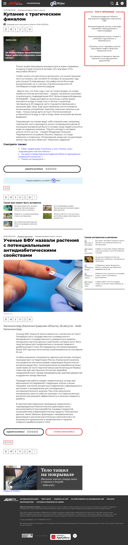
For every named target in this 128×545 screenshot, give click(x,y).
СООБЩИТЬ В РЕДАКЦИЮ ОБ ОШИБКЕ (50, 502)
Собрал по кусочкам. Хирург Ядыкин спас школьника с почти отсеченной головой (109, 251)
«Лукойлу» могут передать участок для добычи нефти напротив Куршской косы (104, 48)
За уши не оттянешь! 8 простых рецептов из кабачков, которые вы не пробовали (109, 259)
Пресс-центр (46, 499)
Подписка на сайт (61, 499)
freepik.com (8, 313)
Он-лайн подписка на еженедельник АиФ (87, 499)
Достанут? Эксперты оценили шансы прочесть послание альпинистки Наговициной (109, 243)
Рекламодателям (27, 502)
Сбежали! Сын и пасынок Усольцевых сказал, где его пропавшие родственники (109, 275)
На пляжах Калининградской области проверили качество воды (25, 224)
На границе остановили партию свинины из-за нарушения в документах (105, 58)
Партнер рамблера (41, 535)
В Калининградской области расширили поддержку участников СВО (104, 19)
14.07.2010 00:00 (10, 10)
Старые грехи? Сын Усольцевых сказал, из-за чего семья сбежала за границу (109, 284)
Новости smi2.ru (12, 491)
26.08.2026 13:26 (10, 236)
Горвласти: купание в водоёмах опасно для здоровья (26, 215)
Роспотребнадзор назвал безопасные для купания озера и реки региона (67, 208)
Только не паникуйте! (32, 159)
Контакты (110, 499)
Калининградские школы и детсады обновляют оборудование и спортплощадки (104, 29)
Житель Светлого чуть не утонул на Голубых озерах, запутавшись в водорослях (67, 216)
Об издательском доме (29, 499)
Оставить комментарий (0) (64, 432)
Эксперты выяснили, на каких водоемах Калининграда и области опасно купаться (25, 208)
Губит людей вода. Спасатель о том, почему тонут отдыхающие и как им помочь (45, 150)
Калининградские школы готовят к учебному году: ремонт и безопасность (104, 38)
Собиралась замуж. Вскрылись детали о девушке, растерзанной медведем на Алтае (108, 267)
